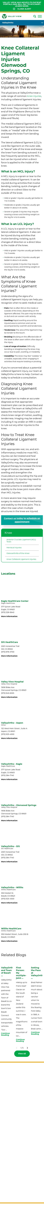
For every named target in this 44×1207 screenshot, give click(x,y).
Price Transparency (10, 1122)
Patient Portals (8, 1127)
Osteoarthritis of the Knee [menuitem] (18, 553)
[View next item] (27, 1048)
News (4, 1159)
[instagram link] (22, 1185)
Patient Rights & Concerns (13, 1117)
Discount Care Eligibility (12, 1107)
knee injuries (34, 96)
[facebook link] (17, 1185)
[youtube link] (27, 1185)
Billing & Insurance (10, 1102)
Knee (8, 532)
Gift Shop (6, 1143)
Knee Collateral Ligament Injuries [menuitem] (21, 559)
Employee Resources (11, 1132)
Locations (6, 1085)
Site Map (22, 1193)
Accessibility (21, 1190)
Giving (5, 1154)
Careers (5, 1163)
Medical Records (9, 1112)
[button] (40, 16)
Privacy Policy (22, 1197)
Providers (6, 1080)
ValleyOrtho (7, 23)
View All (22, 1054)
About (4, 1149)
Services (5, 1075)
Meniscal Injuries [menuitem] (14, 547)
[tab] (42, 23)
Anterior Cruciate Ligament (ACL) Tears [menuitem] (21, 540)
